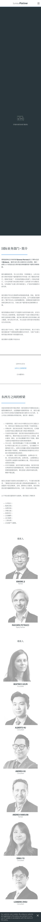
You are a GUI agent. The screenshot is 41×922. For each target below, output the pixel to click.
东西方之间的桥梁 (20, 368)
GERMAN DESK (20, 364)
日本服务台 (20, 374)
